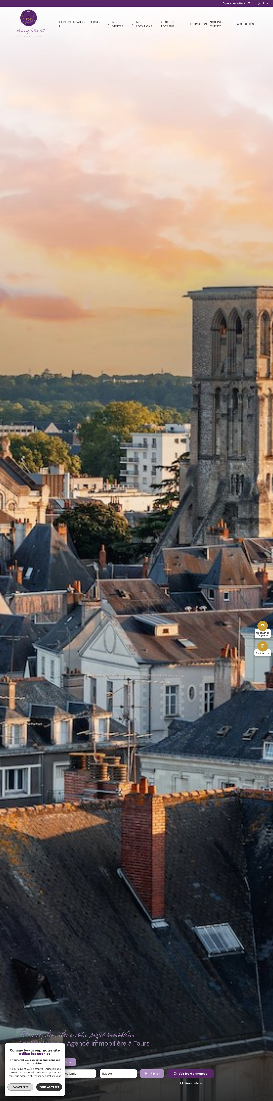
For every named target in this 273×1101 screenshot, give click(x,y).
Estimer (67, 1062)
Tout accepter (49, 1087)
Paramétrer (20, 1087)
